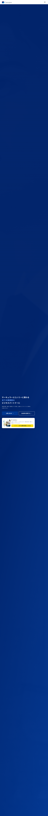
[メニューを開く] (44, 2)
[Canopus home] (7, 2)
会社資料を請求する (25, 413)
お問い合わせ (9, 413)
